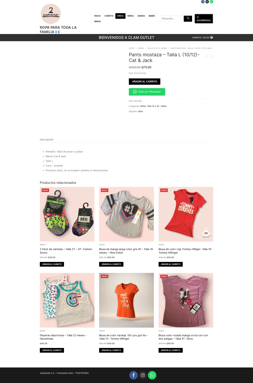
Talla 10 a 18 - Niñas (157, 48)
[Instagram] (207, 1)
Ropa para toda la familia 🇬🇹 (58, 29)
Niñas (141, 48)
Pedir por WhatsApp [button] (149, 91)
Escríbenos (204, 20)
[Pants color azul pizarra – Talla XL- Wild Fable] (206, 55)
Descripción (46, 139)
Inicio (131, 48)
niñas (140, 111)
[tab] (46, 139)
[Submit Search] (188, 19)
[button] (52, 264)
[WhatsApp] (211, 1)
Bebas (43, 245)
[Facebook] (203, 1)
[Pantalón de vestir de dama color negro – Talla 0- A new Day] (211, 55)
